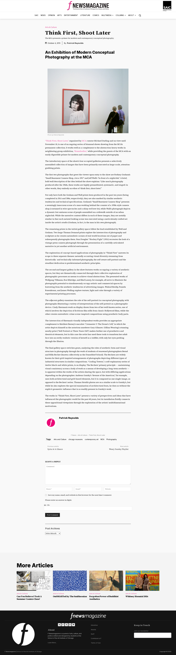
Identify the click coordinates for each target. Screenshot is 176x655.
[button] (140, 15)
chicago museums (75, 439)
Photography (111, 439)
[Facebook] (62, 624)
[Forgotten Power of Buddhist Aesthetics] (106, 581)
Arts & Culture (51, 27)
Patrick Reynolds (75, 43)
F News (73, 435)
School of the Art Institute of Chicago (29, 651)
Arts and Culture (60, 439)
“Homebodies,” (80, 151)
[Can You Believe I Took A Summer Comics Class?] (34, 581)
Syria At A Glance (55, 449)
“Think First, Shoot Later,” (57, 140)
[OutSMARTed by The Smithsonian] (70, 581)
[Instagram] (69, 624)
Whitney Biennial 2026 (136, 596)
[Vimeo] (73, 624)
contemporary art (91, 439)
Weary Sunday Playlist (118, 449)
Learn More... (52, 643)
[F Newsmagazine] (167, 6)
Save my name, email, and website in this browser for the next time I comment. (80, 495)
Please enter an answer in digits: (58, 500)
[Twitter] (66, 624)
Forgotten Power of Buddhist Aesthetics (103, 597)
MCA (84, 140)
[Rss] (59, 624)
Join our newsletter (141, 631)
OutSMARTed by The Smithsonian (70, 596)
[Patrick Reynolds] (51, 422)
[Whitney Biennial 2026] (142, 581)
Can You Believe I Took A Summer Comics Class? (29, 597)
